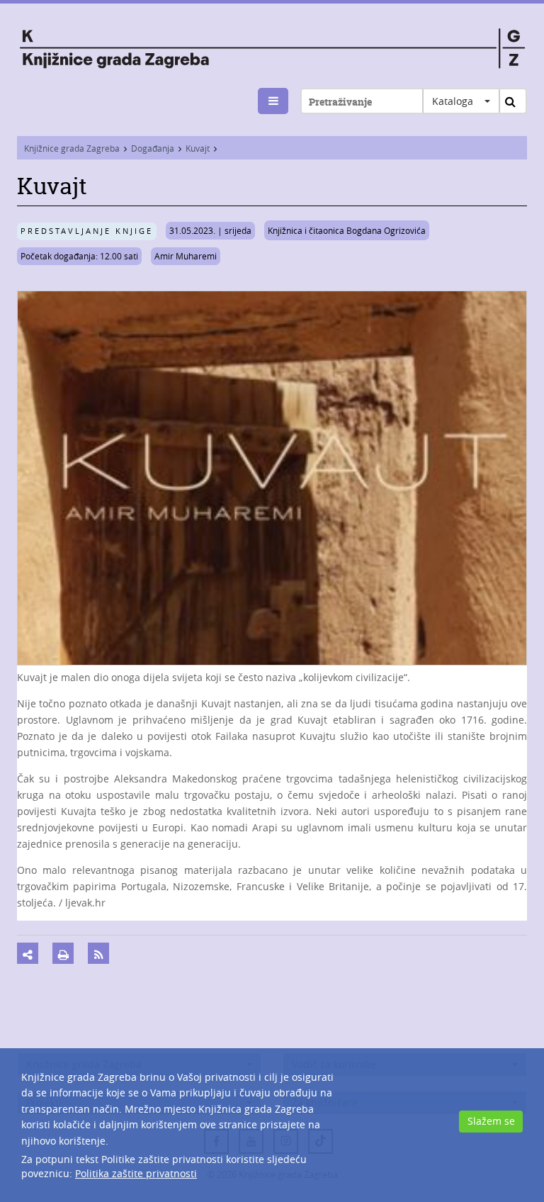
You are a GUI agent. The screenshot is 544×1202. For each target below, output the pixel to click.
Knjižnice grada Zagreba (72, 148)
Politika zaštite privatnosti (136, 1173)
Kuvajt (198, 148)
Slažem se (491, 1121)
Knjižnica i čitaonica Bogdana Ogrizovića (347, 230)
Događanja (152, 148)
